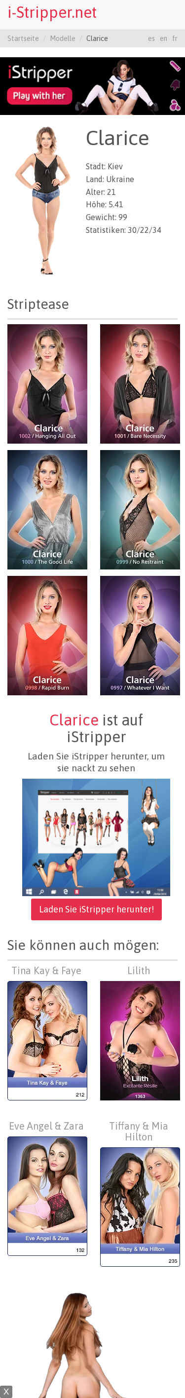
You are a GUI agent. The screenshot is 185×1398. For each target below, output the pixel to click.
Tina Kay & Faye (46, 970)
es (151, 38)
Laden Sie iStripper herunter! (96, 909)
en (163, 38)
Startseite (23, 38)
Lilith (138, 970)
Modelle (62, 38)
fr (175, 38)
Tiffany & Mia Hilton (138, 1131)
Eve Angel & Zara (46, 1126)
